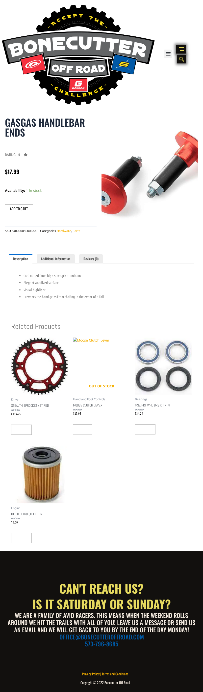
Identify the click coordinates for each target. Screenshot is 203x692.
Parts (76, 231)
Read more (83, 429)
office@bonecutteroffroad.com (101, 636)
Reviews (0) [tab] (91, 258)
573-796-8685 (101, 643)
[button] (168, 54)
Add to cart (19, 208)
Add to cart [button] (21, 429)
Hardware (64, 231)
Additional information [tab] (56, 258)
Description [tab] (20, 258)
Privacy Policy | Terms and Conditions (105, 673)
